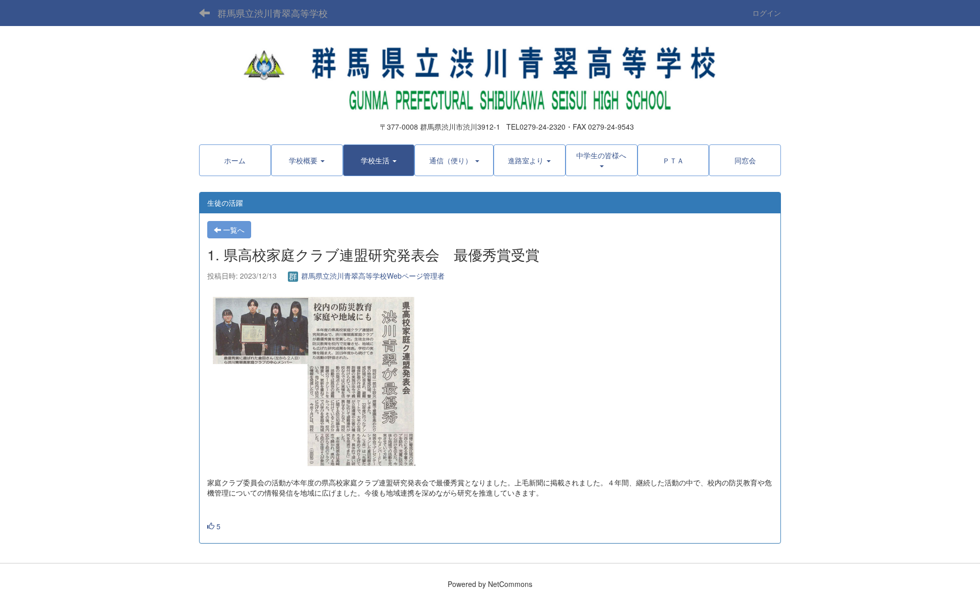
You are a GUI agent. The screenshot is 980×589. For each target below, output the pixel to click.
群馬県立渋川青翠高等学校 (272, 12)
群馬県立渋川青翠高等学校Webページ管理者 (372, 276)
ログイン (766, 13)
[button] (307, 160)
